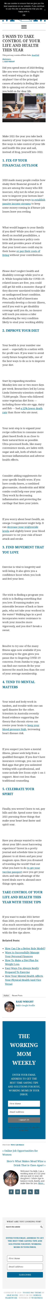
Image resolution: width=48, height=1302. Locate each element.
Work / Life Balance (17, 1145)
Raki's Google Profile (25, 1005)
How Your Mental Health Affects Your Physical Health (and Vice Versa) (24, 980)
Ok (24, 15)
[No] (44, 9)
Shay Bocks (12, 1295)
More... (41, 1183)
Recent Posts (17, 996)
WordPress (37, 1298)
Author (6, 996)
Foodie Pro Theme (32, 1293)
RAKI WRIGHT (25, 1001)
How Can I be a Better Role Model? (25, 948)
